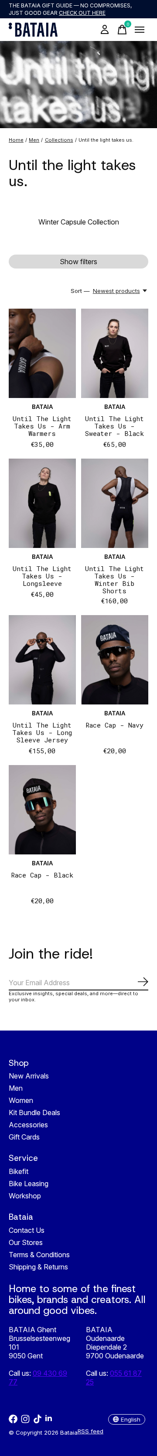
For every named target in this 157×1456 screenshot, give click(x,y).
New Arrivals (29, 1076)
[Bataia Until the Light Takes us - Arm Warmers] (42, 353)
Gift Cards (24, 1137)
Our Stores (26, 1242)
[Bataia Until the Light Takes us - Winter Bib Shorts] (114, 503)
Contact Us (26, 1230)
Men (16, 1088)
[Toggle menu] (139, 29)
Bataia (42, 407)
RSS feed (90, 1431)
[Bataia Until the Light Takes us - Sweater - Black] (114, 353)
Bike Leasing (28, 1183)
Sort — (80, 290)
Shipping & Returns (38, 1266)
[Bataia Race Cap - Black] (42, 809)
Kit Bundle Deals (34, 1112)
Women (21, 1100)
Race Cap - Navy (114, 725)
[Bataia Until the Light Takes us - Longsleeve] (42, 503)
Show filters (78, 261)
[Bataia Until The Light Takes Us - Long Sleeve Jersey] (42, 659)
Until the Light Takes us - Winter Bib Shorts (114, 579)
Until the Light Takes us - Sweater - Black (114, 426)
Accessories (28, 1124)
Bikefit (18, 1171)
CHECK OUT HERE (82, 13)
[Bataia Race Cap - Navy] (114, 659)
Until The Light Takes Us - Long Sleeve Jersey (42, 732)
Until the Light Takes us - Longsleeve (42, 576)
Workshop (25, 1195)
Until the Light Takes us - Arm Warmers (42, 426)
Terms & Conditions (39, 1254)
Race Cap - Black (42, 875)
